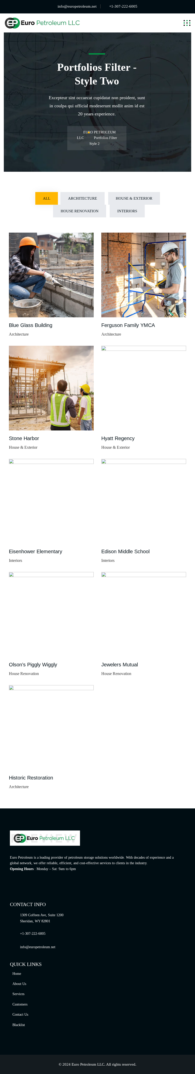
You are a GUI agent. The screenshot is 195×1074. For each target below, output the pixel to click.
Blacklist (18, 1025)
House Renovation (80, 211)
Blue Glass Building (30, 325)
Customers (19, 1004)
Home (16, 974)
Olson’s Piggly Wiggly (33, 664)
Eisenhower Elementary (35, 551)
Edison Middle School (125, 551)
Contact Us (20, 1014)
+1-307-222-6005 (123, 6)
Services (18, 994)
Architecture (82, 198)
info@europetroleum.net (77, 6)
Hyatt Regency (118, 438)
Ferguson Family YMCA (128, 325)
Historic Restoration (31, 778)
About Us (19, 984)
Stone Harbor (24, 438)
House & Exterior (134, 198)
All (46, 198)
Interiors (127, 211)
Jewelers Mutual (119, 664)
